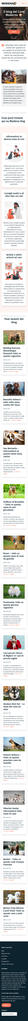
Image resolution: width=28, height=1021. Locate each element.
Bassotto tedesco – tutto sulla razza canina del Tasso (12, 402)
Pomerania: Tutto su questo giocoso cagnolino (13, 605)
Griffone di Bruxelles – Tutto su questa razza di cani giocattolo (13, 506)
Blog (2, 951)
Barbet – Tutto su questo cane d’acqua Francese (13, 862)
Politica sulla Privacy (7, 964)
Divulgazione (5, 961)
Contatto (3, 959)
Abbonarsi (6, 1005)
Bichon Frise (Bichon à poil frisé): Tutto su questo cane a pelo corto (13, 912)
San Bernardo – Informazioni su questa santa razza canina (12, 452)
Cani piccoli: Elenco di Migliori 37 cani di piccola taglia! (13, 656)
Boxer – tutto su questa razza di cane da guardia (13, 556)
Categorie (4, 1010)
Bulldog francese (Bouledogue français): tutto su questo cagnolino (12, 352)
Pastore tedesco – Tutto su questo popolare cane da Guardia (12, 758)
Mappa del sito (5, 953)
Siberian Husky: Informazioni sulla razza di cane (12, 811)
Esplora (14, 32)
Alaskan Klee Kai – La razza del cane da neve (14, 707)
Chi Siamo (4, 956)
